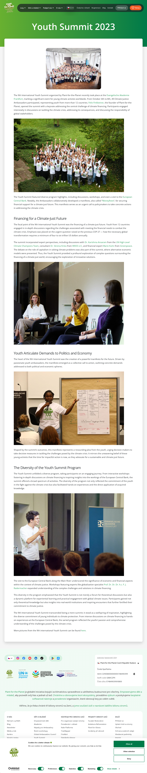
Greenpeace (126, 246)
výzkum (111, 695)
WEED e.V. (77, 246)
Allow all (129, 744)
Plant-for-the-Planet (15, 691)
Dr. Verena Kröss (58, 246)
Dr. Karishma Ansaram (96, 242)
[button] (22, 8)
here (83, 630)
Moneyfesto (108, 200)
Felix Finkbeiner (96, 102)
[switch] (62, 768)
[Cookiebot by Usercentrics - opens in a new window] (14, 768)
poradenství (60, 698)
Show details (112, 769)
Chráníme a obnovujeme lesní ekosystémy (74, 695)
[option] (117, 663)
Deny (129, 759)
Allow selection (129, 751)
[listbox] (118, 663)
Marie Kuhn (108, 246)
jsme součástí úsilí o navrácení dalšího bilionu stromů (100, 705)
